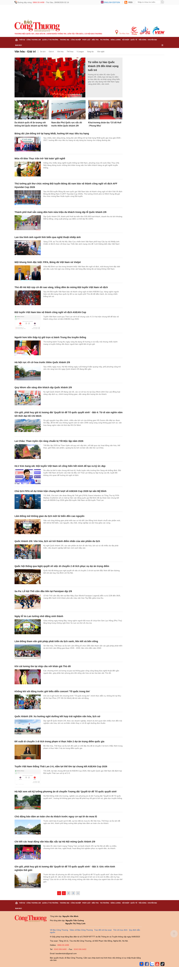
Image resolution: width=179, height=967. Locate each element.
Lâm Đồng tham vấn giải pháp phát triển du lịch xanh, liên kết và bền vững (56, 641)
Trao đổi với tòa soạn (103, 930)
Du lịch (42, 52)
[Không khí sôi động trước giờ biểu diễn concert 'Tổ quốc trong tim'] (28, 702)
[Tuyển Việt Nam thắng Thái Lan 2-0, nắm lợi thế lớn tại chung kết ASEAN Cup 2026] (28, 777)
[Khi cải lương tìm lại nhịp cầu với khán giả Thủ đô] (28, 676)
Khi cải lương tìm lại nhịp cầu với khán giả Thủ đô (43, 666)
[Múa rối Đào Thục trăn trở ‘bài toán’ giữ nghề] (28, 169)
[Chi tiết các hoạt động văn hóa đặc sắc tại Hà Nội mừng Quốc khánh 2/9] (28, 852)
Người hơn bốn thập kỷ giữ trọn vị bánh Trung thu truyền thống (50, 337)
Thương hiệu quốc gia (24, 34)
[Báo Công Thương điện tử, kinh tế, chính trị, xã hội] (37, 25)
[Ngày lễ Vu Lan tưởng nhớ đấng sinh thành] (28, 626)
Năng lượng (116, 39)
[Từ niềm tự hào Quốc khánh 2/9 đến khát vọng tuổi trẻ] (50, 78)
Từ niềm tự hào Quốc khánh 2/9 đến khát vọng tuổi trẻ (103, 66)
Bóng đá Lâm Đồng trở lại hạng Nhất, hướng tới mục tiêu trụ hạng (52, 133)
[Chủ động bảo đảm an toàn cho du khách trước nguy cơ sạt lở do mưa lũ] (28, 827)
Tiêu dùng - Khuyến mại (148, 39)
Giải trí (51, 52)
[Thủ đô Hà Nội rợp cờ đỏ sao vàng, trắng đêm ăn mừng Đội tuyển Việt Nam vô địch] (28, 297)
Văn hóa (60, 52)
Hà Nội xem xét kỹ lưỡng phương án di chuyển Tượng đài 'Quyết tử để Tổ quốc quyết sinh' (66, 791)
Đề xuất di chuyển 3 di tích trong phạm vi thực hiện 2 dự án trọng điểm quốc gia (59, 741)
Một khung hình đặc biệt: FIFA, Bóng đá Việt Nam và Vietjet (48, 262)
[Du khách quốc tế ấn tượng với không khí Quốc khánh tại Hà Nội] (32, 109)
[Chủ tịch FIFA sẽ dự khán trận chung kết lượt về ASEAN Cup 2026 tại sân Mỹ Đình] (28, 501)
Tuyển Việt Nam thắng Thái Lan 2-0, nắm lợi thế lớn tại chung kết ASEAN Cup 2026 (61, 766)
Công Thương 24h (33, 39)
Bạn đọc (18, 45)
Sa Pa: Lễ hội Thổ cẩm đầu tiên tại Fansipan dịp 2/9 (43, 591)
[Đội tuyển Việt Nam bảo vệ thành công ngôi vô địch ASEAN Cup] (28, 322)
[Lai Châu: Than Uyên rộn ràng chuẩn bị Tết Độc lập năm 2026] (28, 451)
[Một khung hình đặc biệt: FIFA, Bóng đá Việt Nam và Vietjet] (28, 272)
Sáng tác (90, 52)
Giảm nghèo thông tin (56, 34)
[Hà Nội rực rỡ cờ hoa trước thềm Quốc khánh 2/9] (28, 372)
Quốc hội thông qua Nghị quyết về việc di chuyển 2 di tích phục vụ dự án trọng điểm (62, 566)
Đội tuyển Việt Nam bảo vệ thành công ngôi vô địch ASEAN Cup (50, 312)
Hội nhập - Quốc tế (129, 39)
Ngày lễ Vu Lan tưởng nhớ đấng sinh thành (39, 616)
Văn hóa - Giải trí (25, 51)
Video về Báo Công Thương (81, 930)
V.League (80, 52)
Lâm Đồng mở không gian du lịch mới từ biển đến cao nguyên (49, 516)
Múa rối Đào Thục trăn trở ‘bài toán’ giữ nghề (40, 158)
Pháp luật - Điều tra (90, 39)
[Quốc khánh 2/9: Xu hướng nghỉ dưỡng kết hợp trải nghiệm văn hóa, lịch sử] (28, 727)
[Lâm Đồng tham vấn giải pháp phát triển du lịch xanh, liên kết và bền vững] (28, 651)
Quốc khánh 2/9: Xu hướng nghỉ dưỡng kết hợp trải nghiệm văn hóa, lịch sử (57, 716)
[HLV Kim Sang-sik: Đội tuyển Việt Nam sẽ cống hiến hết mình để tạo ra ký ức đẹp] (28, 476)
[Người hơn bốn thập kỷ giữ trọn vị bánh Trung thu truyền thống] (28, 348)
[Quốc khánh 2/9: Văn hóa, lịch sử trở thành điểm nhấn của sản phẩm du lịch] (28, 551)
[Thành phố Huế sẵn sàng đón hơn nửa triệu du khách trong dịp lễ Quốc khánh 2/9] (28, 222)
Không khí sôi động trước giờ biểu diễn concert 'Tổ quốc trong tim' (52, 691)
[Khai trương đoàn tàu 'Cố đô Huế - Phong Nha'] (105, 109)
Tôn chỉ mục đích (120, 930)
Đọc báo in (40, 34)
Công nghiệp (76, 39)
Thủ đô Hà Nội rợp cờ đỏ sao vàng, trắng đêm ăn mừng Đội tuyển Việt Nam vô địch (61, 287)
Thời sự (22, 39)
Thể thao (70, 52)
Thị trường (104, 39)
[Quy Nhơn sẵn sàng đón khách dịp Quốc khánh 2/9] (28, 398)
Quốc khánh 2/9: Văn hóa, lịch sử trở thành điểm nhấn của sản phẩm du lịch (57, 541)
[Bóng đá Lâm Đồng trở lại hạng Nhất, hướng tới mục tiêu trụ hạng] (28, 144)
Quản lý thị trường (50, 39)
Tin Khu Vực (124, 33)
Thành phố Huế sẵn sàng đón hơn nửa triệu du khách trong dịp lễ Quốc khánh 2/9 (60, 212)
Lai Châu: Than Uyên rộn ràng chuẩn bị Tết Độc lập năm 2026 (49, 441)
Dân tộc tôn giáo (75, 34)
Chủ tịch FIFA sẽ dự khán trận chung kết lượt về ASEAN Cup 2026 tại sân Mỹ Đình (60, 491)
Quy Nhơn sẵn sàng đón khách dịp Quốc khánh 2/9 (43, 387)
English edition (112, 2)
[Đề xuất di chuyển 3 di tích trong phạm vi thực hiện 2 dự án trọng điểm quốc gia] (28, 752)
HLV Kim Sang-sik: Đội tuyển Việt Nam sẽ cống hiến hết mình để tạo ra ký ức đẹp (60, 466)
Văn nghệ (100, 52)
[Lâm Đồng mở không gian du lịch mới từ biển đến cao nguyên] (28, 526)
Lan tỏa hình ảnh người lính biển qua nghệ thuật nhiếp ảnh (48, 237)
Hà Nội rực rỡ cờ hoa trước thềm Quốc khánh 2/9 (42, 362)
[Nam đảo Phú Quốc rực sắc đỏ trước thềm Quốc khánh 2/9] (68, 109)
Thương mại (64, 39)
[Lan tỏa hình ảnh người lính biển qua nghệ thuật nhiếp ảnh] (28, 247)
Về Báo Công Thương (59, 930)
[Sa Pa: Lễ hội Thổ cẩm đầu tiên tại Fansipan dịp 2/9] (28, 601)
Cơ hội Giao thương (93, 34)
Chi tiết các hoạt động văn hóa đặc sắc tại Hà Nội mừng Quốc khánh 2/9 (55, 841)
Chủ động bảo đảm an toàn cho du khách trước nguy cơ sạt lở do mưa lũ (56, 816)
